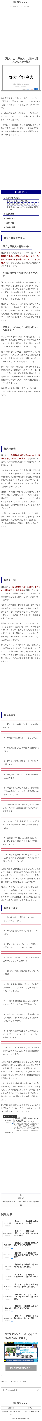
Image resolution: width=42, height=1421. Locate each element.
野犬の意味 (10, 214)
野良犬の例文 (10, 227)
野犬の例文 (10, 223)
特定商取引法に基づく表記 (11, 1413)
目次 (19, 192)
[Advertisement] (21, 32)
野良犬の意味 (10, 218)
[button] (38, 1390)
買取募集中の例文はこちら (21, 1368)
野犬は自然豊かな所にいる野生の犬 (22, 204)
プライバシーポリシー (31, 1411)
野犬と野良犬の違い (13, 198)
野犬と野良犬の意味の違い (19, 201)
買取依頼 (11, 1408)
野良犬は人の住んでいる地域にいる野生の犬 (23, 208)
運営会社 (31, 1408)
